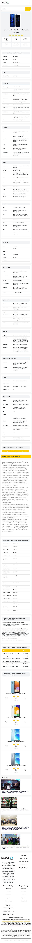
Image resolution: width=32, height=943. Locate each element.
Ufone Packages (23, 865)
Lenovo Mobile (16, 62)
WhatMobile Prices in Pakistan (14, 924)
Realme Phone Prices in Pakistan (8, 923)
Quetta (8, 898)
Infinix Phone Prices (12, 922)
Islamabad (8, 901)
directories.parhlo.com (9, 941)
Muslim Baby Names (8, 908)
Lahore (8, 892)
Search (28, 9)
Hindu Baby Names (8, 914)
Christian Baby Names (8, 911)
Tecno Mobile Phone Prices (23, 922)
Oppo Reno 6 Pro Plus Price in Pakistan (16, 765)
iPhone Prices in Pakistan (21, 919)
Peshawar (8, 895)
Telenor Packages (23, 861)
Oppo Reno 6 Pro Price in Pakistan (16, 741)
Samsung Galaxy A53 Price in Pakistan (16, 717)
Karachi (8, 888)
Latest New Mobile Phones (18, 926)
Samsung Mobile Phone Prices (8, 919)
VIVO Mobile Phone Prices (17, 921)
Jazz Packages (23, 858)
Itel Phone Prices (19, 923)
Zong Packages (23, 868)
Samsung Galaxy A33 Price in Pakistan (16, 693)
